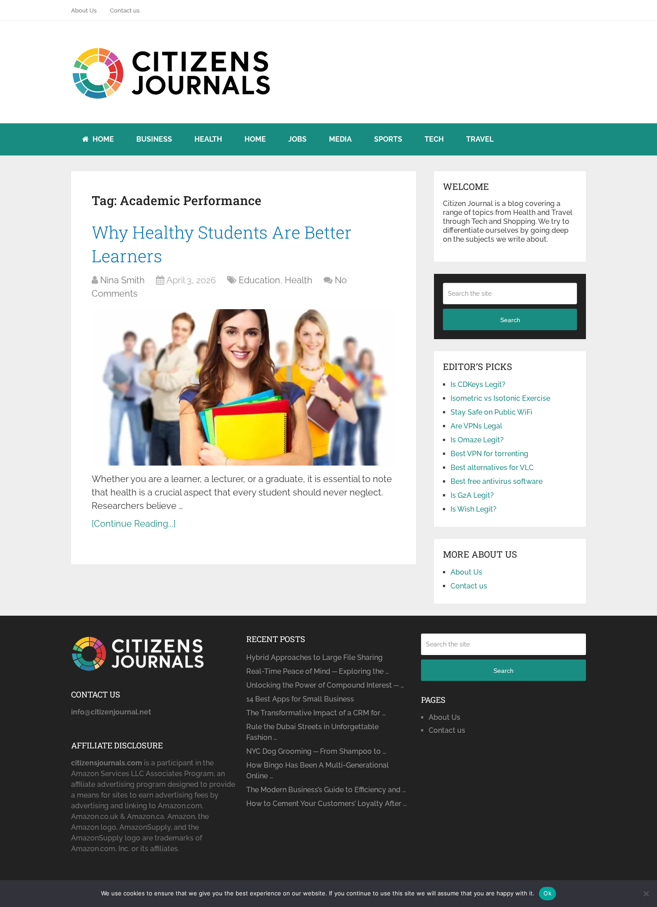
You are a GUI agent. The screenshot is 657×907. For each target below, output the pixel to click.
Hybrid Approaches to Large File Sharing (314, 657)
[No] (645, 893)
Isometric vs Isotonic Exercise (500, 398)
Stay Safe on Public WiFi (491, 412)
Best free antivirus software (497, 481)
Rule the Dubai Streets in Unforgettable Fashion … (312, 732)
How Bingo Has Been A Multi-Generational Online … (317, 770)
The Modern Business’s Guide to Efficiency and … (326, 789)
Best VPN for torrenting (489, 453)
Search (510, 319)
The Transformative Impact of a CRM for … (316, 713)
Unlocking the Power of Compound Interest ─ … (325, 685)
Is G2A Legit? (472, 495)
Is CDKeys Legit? (478, 384)
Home (102, 139)
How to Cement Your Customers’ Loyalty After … (326, 803)
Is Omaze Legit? (477, 440)
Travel (479, 139)
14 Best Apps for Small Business (300, 699)
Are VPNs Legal (476, 426)
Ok (547, 893)
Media (340, 139)
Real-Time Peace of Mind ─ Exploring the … (317, 671)
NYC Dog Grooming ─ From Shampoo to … (316, 751)
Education (259, 280)
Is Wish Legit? (474, 509)
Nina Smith (122, 280)
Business (154, 139)
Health (208, 139)
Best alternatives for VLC (492, 467)
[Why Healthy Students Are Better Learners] (244, 387)
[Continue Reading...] (134, 523)
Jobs (297, 139)
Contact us (124, 10)
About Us (84, 10)
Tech (434, 139)
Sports (388, 139)
